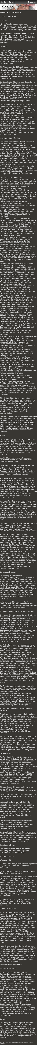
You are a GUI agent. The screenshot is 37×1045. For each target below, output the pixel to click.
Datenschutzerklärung (23, 1042)
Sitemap (13, 1042)
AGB (17, 1042)
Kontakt (30, 1042)
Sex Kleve (4, 2)
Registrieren (32, 2)
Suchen (11, 2)
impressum (2, 1043)
